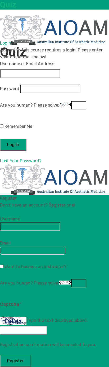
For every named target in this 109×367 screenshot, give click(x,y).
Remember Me (17, 126)
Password (9, 88)
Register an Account (23, 212)
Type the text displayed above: (57, 320)
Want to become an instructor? (34, 266)
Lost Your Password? (21, 160)
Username (10, 218)
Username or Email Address (27, 63)
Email (5, 243)
